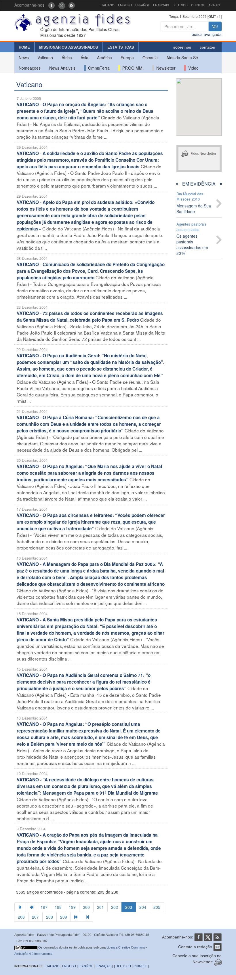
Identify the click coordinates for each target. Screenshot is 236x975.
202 (114, 907)
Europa (127, 57)
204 (142, 907)
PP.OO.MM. (132, 68)
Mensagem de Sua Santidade (193, 208)
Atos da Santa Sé (182, 57)
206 (21, 917)
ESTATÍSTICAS (120, 47)
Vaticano (45, 57)
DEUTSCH (180, 5)
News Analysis (62, 68)
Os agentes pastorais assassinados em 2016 (192, 244)
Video (192, 68)
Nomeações (30, 68)
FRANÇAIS (161, 5)
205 (156, 907)
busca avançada (207, 34)
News (24, 57)
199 (72, 907)
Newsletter (165, 68)
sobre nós (182, 47)
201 (100, 907)
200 (86, 907)
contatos (207, 47)
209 (63, 917)
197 (44, 907)
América (104, 57)
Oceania (150, 57)
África (67, 57)
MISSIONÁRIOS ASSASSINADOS (68, 47)
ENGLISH (125, 5)
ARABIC (214, 5)
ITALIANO (107, 5)
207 (35, 917)
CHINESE (198, 5)
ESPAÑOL (142, 5)
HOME (24, 47)
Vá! (215, 26)
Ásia (84, 57)
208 (49, 917)
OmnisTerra (98, 68)
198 (58, 907)
